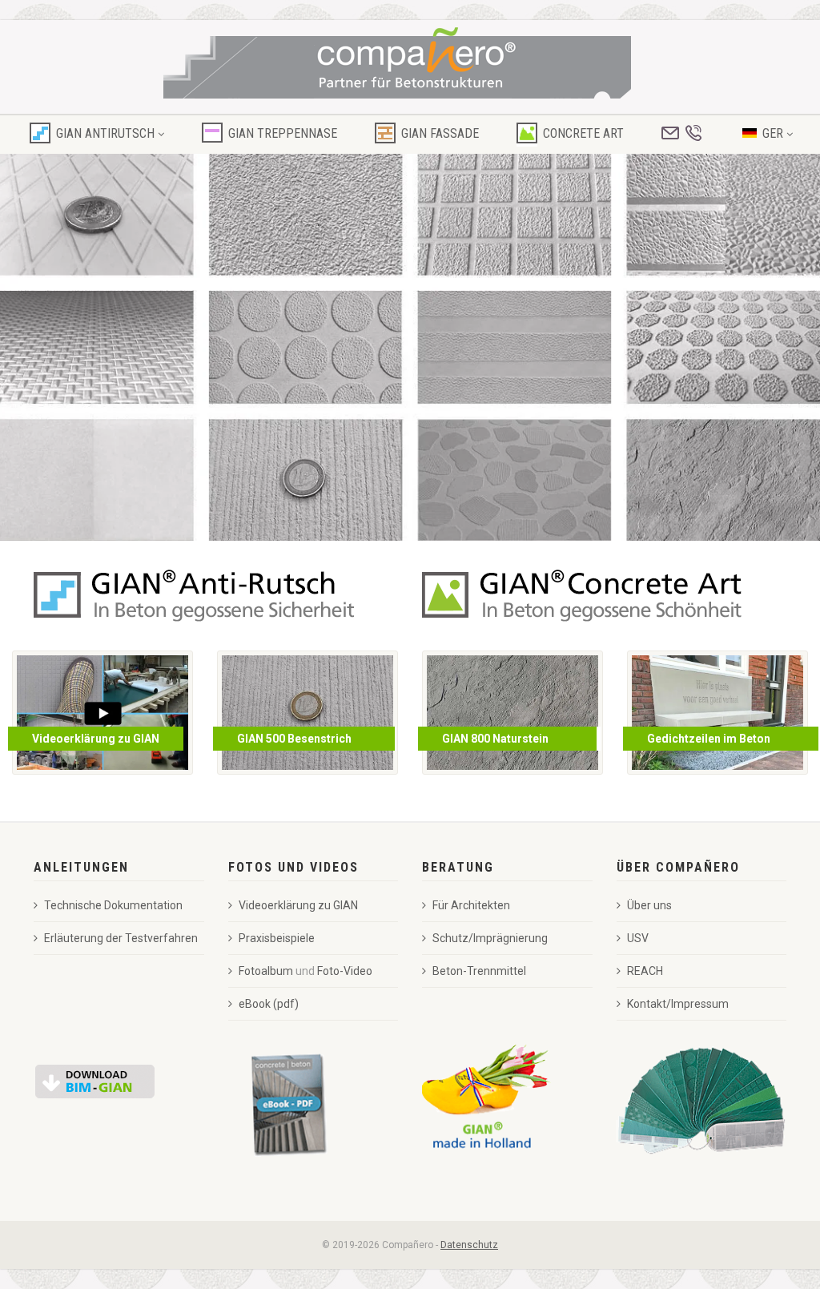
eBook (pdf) (269, 1003)
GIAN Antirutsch (105, 133)
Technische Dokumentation (113, 905)
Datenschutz (469, 1245)
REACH (645, 971)
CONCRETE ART (583, 133)
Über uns (649, 905)
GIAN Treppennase (282, 133)
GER (772, 133)
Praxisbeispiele (277, 938)
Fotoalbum (266, 971)
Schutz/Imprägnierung (490, 938)
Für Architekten (471, 905)
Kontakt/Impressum (678, 1003)
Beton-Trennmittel (479, 971)
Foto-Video (344, 971)
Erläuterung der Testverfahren (121, 938)
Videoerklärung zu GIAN (298, 905)
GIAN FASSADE (440, 133)
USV (638, 938)
